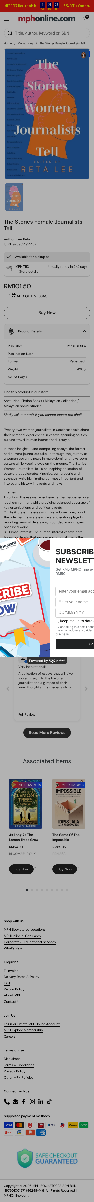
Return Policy (14, 989)
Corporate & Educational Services (30, 942)
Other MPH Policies (18, 1077)
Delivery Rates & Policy (21, 977)
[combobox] (47, 33)
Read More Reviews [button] (47, 732)
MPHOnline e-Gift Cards (22, 936)
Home (8, 43)
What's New (13, 948)
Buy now (21, 869)
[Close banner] (89, 6)
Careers (10, 1036)
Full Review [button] (26, 714)
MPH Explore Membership (23, 1030)
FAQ (7, 983)
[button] (85, 19)
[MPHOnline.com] (46, 19)
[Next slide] (86, 688)
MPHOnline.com (16, 1195)
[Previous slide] (8, 688)
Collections (25, 43)
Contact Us (12, 1001)
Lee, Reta (23, 239)
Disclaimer (12, 1059)
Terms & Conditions (19, 1065)
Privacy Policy (14, 1071)
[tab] (26, 271)
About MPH (12, 995)
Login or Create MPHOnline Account (32, 1024)
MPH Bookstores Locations (25, 929)
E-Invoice (11, 971)
